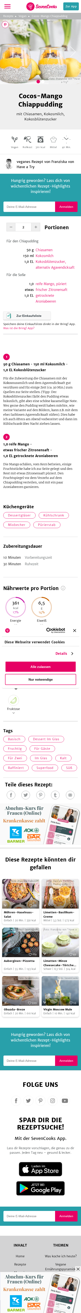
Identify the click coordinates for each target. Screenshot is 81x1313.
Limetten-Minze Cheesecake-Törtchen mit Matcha (59, 963)
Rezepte (8, 16)
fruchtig (15, 749)
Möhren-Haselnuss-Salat (19, 914)
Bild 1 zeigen (38, 81)
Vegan (23, 16)
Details (61, 654)
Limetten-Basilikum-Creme (59, 914)
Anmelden (66, 206)
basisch (14, 739)
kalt (63, 758)
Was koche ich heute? (61, 1256)
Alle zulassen (40, 666)
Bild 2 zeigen (42, 81)
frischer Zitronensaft (51, 290)
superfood (45, 768)
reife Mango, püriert (51, 284)
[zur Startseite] (41, 6)
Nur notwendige (41, 679)
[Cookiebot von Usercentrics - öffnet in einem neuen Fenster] (48, 630)
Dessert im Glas (46, 739)
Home (20, 1256)
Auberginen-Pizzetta (19, 961)
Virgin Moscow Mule (57, 1009)
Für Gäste (42, 749)
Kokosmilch (45, 256)
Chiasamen (44, 250)
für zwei (15, 758)
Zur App (71, 6)
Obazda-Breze (14, 1009)
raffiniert (16, 768)
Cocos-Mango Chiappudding (49, 16)
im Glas (41, 758)
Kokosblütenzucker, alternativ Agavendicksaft (55, 265)
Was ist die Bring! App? (19, 328)
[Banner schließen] (74, 630)
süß (69, 768)
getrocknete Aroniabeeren (46, 298)
